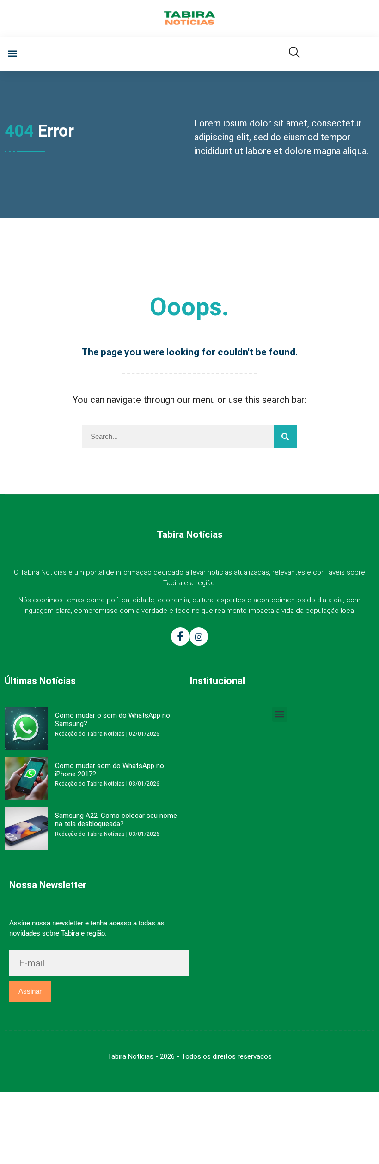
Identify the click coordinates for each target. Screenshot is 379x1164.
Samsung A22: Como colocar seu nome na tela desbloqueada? (116, 819)
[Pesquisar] (285, 436)
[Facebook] (180, 636)
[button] (12, 53)
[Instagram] (199, 636)
